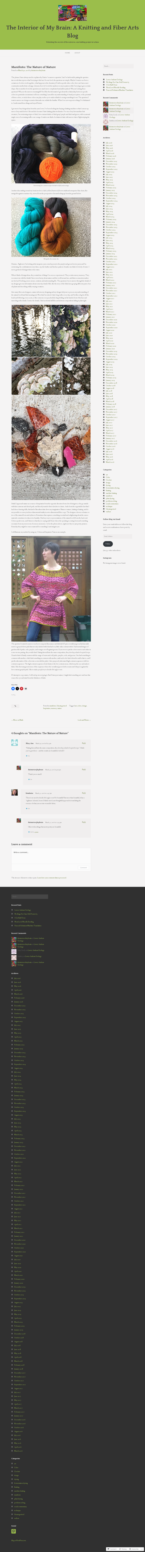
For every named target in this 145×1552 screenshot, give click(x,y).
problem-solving (111, 501)
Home (67, 53)
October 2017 (110, 415)
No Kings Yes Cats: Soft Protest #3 (117, 82)
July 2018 (109, 391)
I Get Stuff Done (111, 85)
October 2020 (110, 325)
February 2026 (111, 156)
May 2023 (109, 243)
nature (59, 708)
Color (108, 477)
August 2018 (110, 388)
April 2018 (109, 399)
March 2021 (110, 312)
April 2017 (109, 430)
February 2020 (111, 346)
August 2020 (110, 330)
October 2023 (110, 230)
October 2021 (110, 293)
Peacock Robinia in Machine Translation (119, 90)
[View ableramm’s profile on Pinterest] (13, 1531)
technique (109, 506)
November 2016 (111, 444)
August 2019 (110, 362)
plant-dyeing (110, 498)
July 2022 (109, 269)
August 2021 (110, 298)
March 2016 (110, 462)
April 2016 (109, 459)
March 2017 (110, 433)
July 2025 (109, 174)
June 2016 (109, 454)
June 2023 (109, 240)
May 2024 (109, 211)
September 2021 (111, 296)
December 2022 (111, 256)
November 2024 (111, 196)
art (76, 706)
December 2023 (111, 225)
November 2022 (111, 259)
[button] (31, 331)
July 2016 (109, 452)
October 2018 (110, 386)
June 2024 (109, 209)
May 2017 (109, 428)
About (77, 53)
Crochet (109, 480)
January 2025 (110, 190)
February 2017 (111, 436)
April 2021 (109, 309)
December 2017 (111, 409)
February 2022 (111, 283)
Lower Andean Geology (114, 80)
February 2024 (111, 219)
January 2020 (110, 349)
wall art (108, 512)
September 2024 (111, 201)
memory (54, 708)
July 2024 (109, 206)
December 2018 (111, 383)
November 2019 (111, 354)
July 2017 (109, 423)
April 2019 (109, 372)
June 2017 (109, 425)
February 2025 (111, 188)
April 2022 (109, 277)
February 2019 (111, 378)
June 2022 (109, 272)
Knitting (108, 490)
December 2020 (111, 320)
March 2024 (110, 217)
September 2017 (111, 417)
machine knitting (111, 493)
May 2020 (109, 338)
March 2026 (110, 153)
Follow (108, 544)
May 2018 (109, 396)
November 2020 (111, 322)
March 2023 (110, 248)
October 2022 (110, 262)
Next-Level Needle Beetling (115, 87)
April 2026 (109, 151)
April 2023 (109, 246)
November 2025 (111, 164)
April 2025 (109, 182)
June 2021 (109, 304)
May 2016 (109, 457)
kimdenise (29, 793)
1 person (36, 832)
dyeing (108, 485)
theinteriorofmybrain (38, 70)
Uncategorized (62, 706)
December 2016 (111, 441)
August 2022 (110, 267)
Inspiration (46, 708)
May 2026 (109, 148)
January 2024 (110, 222)
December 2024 (111, 193)
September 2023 (111, 233)
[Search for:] (118, 66)
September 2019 (111, 359)
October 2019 (110, 357)
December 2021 (111, 288)
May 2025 (109, 180)
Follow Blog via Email (111, 519)
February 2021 (111, 314)
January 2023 (110, 254)
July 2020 (109, 333)
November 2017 (111, 412)
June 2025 (109, 177)
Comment (83, 867)
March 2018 (110, 401)
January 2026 (110, 159)
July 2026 (109, 143)
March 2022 (110, 280)
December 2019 (111, 351)
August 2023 (110, 235)
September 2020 (111, 328)
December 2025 (111, 161)
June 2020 (109, 335)
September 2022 (111, 264)
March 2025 (110, 185)
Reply (84, 743)
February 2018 (111, 404)
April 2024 (109, 214)
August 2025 (110, 172)
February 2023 (111, 251)
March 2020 (110, 343)
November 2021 (111, 291)
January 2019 (110, 380)
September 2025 (111, 169)
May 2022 (109, 275)
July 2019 (109, 364)
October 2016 (110, 446)
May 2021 (109, 306)
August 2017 (110, 420)
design (84, 706)
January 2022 (110, 285)
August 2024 (110, 203)
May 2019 (109, 370)
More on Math (18, 720)
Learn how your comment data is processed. (52, 878)
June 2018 (109, 393)
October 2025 (110, 167)
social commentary (112, 504)
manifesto (52, 706)
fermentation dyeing (112, 488)
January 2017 (110, 438)
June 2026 (109, 145)
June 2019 (109, 367)
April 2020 (109, 341)
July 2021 (109, 301)
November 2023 (111, 227)
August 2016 (110, 449)
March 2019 (110, 375)
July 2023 (109, 238)
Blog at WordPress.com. (18, 1540)
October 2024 (110, 198)
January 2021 (110, 317)
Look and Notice (83, 720)
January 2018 (110, 407)
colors (79, 706)
